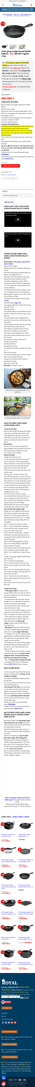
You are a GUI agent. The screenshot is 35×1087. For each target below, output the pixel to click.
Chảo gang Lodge (25, 14)
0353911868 (24, 987)
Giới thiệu (4, 1013)
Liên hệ (3, 1016)
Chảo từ (16, 14)
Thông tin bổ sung (10, 195)
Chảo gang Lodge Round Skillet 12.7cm (25, 938)
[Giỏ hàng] (31, 5)
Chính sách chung (7, 1019)
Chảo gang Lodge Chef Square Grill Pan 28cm (25, 913)
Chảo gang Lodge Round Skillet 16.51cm (25, 886)
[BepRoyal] (17, 4)
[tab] (17, 191)
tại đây (6, 301)
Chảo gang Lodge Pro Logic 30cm (8, 938)
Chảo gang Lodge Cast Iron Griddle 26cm (25, 861)
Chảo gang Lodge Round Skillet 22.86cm (8, 861)
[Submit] (31, 9)
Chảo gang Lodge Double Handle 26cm (8, 913)
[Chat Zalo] (4, 1078)
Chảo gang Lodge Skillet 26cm (24, 835)
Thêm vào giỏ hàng (10, 166)
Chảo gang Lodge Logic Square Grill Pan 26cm (8, 887)
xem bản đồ (20, 992)
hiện (12, 202)
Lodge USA (17, 303)
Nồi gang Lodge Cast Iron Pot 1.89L (8, 963)
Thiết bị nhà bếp (7, 14)
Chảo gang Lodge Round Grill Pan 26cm (25, 963)
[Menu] (2, 4)
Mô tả (5, 191)
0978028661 (6, 990)
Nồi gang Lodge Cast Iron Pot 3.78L (8, 835)
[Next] (30, 31)
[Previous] (4, 31)
